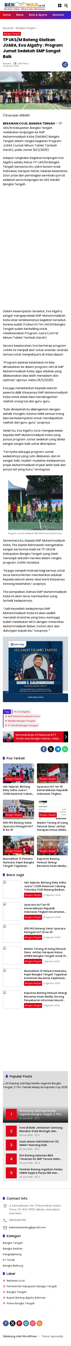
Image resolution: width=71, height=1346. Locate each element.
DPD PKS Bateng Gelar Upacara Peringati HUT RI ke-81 (18, 826)
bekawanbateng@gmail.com (27, 1227)
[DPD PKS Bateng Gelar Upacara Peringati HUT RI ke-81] (18, 809)
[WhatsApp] (65, 749)
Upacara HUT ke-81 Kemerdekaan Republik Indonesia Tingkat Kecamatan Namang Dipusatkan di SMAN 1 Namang (52, 790)
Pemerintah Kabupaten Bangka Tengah (32, 1286)
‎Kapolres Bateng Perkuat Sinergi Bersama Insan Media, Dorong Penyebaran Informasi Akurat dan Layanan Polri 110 (51, 862)
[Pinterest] (19, 1323)
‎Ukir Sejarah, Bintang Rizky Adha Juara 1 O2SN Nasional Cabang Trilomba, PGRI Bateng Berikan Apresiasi (18, 790)
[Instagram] (33, 1323)
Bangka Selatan (13, 1248)
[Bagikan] (65, 64)
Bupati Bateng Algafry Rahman (26, 1298)
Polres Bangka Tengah (21, 1303)
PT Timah (9, 1260)
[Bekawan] (25, 5)
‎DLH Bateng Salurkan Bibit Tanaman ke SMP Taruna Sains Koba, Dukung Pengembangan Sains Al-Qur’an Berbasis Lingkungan (39, 1157)
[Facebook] (44, 749)
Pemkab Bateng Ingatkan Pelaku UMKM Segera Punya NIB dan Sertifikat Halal (41, 1171)
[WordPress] (26, 1323)
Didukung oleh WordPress (20, 1336)
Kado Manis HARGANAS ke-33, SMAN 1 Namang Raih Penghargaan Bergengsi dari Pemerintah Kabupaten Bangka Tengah (40, 1143)
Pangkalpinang (12, 1254)
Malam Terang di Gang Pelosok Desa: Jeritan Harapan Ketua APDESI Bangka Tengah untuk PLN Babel (52, 826)
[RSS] (39, 1323)
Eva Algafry (23, 711)
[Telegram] (58, 749)
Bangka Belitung (13, 1265)
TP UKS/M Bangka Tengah (23, 725)
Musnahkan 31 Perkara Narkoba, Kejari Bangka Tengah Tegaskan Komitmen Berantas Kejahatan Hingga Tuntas (18, 862)
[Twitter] (51, 749)
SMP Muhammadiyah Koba (24, 716)
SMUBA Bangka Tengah (21, 721)
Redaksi (7, 64)
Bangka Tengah (12, 33)
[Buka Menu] (60, 5)
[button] (66, 5)
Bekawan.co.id (16, 1280)
